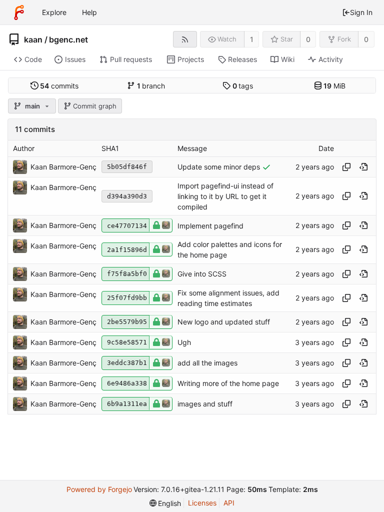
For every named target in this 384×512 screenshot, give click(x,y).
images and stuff (205, 404)
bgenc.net (68, 39)
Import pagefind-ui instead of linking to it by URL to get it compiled (226, 196)
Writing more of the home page (228, 384)
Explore (54, 12)
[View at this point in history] (363, 167)
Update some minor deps (219, 166)
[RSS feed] (184, 39)
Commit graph (94, 106)
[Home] (19, 13)
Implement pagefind (211, 226)
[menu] (166, 503)
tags (243, 86)
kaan (33, 39)
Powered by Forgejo (99, 489)
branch (151, 86)
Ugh (184, 342)
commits (59, 86)
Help (89, 12)
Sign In (361, 12)
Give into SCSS (202, 274)
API (229, 502)
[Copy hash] (346, 167)
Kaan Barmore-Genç (63, 166)
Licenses (202, 502)
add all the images (208, 363)
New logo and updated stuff (224, 322)
